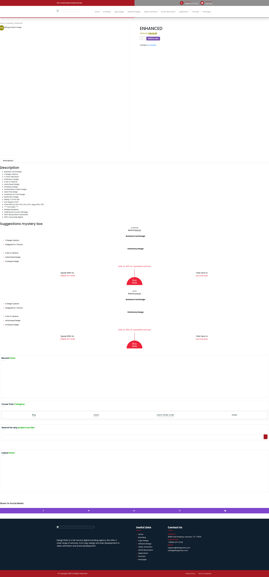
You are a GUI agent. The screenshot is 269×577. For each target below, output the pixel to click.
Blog (34, 415)
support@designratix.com (179, 548)
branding (9, 23)
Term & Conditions (204, 574)
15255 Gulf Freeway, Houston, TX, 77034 (184, 537)
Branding (107, 12)
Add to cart (153, 38)
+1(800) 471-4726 (191, 2)
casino (96, 415)
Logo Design (119, 12)
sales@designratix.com (178, 550)
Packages (207, 12)
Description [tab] (8, 160)
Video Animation (150, 12)
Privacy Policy (190, 574)
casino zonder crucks (165, 415)
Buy (134, 281)
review (234, 415)
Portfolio (195, 12)
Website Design (134, 12)
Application (183, 12)
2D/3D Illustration (168, 12)
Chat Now (208, 2)
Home (97, 12)
